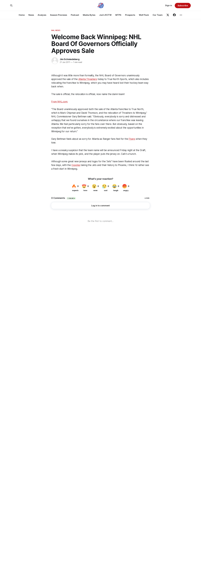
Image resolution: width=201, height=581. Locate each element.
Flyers (132, 139)
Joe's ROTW (105, 15)
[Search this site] (11, 5)
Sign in (168, 5)
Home (22, 15)
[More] (181, 15)
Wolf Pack (144, 15)
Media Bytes (89, 15)
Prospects (130, 15)
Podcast (75, 15)
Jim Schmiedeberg (69, 59)
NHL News (55, 30)
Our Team (158, 15)
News (31, 15)
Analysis (42, 15)
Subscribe (183, 5)
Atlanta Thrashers (87, 79)
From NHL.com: (59, 101)
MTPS (118, 15)
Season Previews (58, 15)
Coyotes (76, 165)
